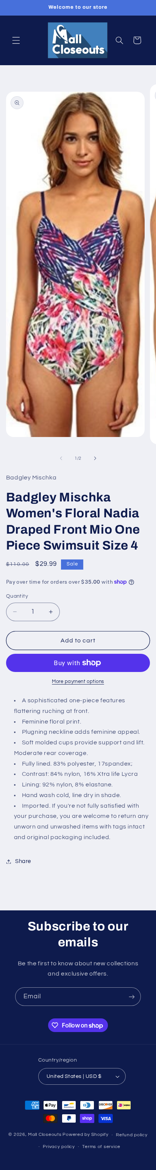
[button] (16, 40)
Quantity (17, 596)
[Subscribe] (131, 996)
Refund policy (132, 1135)
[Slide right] (95, 458)
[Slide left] (61, 458)
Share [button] (23, 861)
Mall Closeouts (44, 1135)
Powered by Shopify (85, 1135)
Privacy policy (59, 1147)
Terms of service (101, 1147)
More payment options (78, 681)
